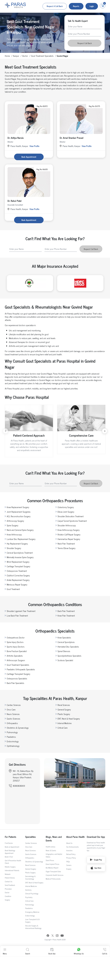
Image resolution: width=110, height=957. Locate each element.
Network (7, 874)
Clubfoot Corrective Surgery (18, 575)
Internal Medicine (65, 723)
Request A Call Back (55, 6)
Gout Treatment (13, 589)
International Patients (12, 870)
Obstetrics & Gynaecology (18, 727)
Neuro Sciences (13, 714)
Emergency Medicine (32, 912)
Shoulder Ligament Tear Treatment (21, 611)
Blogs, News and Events (54, 838)
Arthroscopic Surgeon (16, 660)
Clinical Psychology (31, 893)
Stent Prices (50, 860)
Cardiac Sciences (14, 705)
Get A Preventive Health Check (13, 862)
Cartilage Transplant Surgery (18, 566)
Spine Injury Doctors (15, 642)
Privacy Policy (71, 857)
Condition (8, 896)
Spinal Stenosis (64, 651)
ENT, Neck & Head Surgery (69, 718)
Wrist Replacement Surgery (18, 561)
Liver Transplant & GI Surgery (32, 920)
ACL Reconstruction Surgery (18, 516)
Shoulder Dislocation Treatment (71, 516)
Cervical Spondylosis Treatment (20, 552)
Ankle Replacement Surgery (18, 580)
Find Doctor (9, 843)
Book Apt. (52, 953)
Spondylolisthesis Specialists (69, 655)
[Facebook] (47, 936)
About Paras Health (75, 837)
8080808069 (19, 785)
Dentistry (28, 889)
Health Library (50, 846)
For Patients (10, 837)
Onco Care (11, 709)
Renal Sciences (64, 705)
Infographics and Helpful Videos (54, 855)
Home (7, 55)
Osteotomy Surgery (66, 507)
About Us (69, 843)
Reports (76, 6)
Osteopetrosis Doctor (16, 637)
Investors (69, 850)
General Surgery (64, 709)
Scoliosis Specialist (65, 660)
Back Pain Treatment (66, 611)
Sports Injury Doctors (15, 646)
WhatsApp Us (79, 953)
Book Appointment (28, 156)
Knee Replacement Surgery (18, 507)
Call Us (104, 953)
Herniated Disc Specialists (68, 646)
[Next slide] (104, 431)
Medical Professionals (53, 878)
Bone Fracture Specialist (17, 651)
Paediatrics (11, 736)
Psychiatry (28, 897)
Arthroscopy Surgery (15, 520)
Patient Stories (10, 877)
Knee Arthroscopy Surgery (69, 529)
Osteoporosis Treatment (17, 570)
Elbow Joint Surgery (66, 511)
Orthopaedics (12, 723)
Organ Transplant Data (53, 871)
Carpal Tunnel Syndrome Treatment (72, 520)
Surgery (7, 899)
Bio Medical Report (52, 867)
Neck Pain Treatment (66, 543)
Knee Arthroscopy (14, 534)
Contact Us (8, 881)
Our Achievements (72, 846)
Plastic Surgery (64, 714)
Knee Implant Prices (52, 864)
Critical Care (62, 727)
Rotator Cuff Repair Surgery (69, 534)
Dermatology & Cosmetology (30, 877)
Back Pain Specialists (15, 683)
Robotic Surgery (10, 866)
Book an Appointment (12, 846)
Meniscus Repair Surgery (17, 584)
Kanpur (16, 55)
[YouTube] (62, 936)
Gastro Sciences (13, 718)
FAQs (68, 861)
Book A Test (9, 856)
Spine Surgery (12, 525)
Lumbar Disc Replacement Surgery (21, 539)
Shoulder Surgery (14, 548)
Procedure (8, 888)
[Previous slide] (5, 431)
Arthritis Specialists (15, 655)
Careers (69, 865)
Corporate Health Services (54, 875)
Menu (5, 953)
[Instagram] (57, 935)
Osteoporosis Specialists (17, 678)
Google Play (98, 859)
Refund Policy (71, 854)
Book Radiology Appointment (10, 852)
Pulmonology (12, 732)
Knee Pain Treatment (66, 615)
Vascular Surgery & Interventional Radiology (33, 927)
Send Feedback (10, 885)
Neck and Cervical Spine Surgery (20, 529)
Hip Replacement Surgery (17, 543)
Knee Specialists (64, 637)
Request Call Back (84, 43)
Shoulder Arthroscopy (67, 525)
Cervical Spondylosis (66, 642)
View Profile (34, 146)
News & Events (51, 850)
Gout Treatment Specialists (42, 55)
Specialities (30, 837)
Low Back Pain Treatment (17, 615)
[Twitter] (52, 936)
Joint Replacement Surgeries (18, 511)
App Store (97, 867)
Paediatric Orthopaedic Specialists (21, 669)
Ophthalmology (13, 745)
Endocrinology (13, 741)
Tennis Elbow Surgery (66, 548)
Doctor (25, 55)
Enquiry (68, 868)
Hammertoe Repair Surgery (69, 539)
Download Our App (96, 837)
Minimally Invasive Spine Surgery (20, 557)
